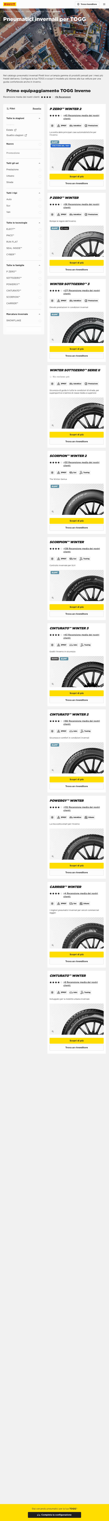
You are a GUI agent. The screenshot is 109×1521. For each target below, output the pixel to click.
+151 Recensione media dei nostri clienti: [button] (81, 464)
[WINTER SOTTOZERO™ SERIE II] (77, 413)
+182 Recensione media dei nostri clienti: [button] (81, 722)
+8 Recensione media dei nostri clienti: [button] (80, 984)
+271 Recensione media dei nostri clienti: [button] (81, 292)
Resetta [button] (37, 108)
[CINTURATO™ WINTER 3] (77, 671)
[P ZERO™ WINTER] (77, 241)
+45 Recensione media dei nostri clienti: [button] (81, 117)
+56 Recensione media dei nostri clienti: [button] (81, 206)
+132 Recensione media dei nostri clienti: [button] (81, 809)
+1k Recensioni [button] (63, 97)
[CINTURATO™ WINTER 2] (77, 757)
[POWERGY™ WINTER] (77, 844)
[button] (61, 145)
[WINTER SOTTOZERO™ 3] (77, 327)
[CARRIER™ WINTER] (77, 932)
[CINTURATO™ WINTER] (77, 1019)
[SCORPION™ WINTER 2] (77, 499)
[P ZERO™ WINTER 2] (77, 155)
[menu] (104, 4)
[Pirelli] (12, 4)
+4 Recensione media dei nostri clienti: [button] (80, 895)
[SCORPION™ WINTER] (77, 585)
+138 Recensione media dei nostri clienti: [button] (81, 550)
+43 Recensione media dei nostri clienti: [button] (81, 636)
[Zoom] (52, 167)
